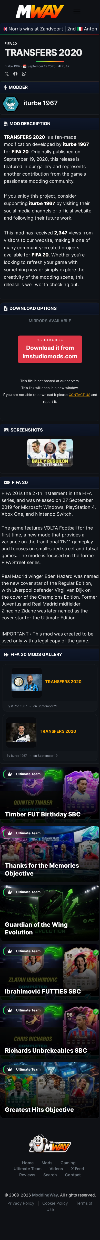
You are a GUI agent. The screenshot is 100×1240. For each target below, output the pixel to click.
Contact (73, 1174)
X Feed (77, 1168)
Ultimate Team (28, 1168)
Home (28, 1162)
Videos (56, 1168)
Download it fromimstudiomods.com (50, 349)
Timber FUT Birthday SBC (43, 814)
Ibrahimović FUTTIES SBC (43, 991)
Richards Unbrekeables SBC (46, 1050)
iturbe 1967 (41, 103)
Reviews (27, 1174)
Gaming (68, 1162)
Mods (47, 1162)
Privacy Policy (20, 1203)
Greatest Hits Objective (39, 1109)
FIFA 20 (11, 43)
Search (50, 1174)
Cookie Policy (55, 1203)
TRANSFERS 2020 (63, 681)
